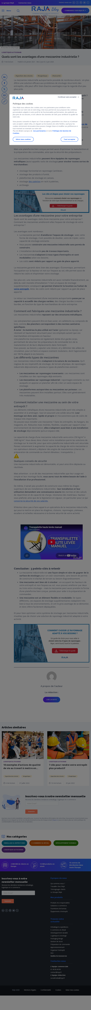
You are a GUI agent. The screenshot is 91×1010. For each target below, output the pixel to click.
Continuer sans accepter (67, 97)
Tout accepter (69, 139)
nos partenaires (39, 131)
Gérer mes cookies (23, 139)
